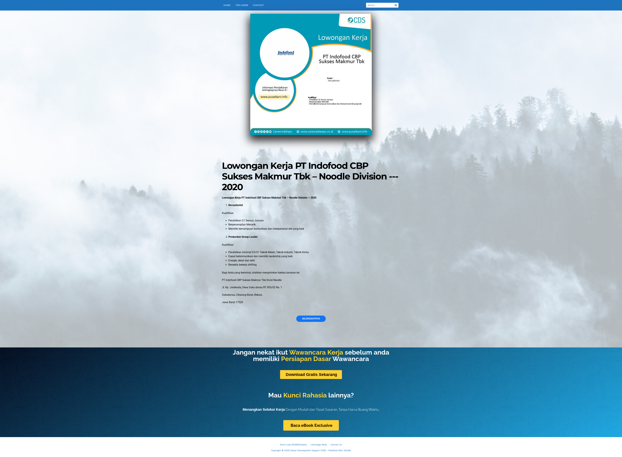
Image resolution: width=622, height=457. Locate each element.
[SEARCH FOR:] (382, 5)
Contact (258, 5)
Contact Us (336, 444)
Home (227, 5)
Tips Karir (242, 5)
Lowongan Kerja (319, 444)
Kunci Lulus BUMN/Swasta (293, 444)
